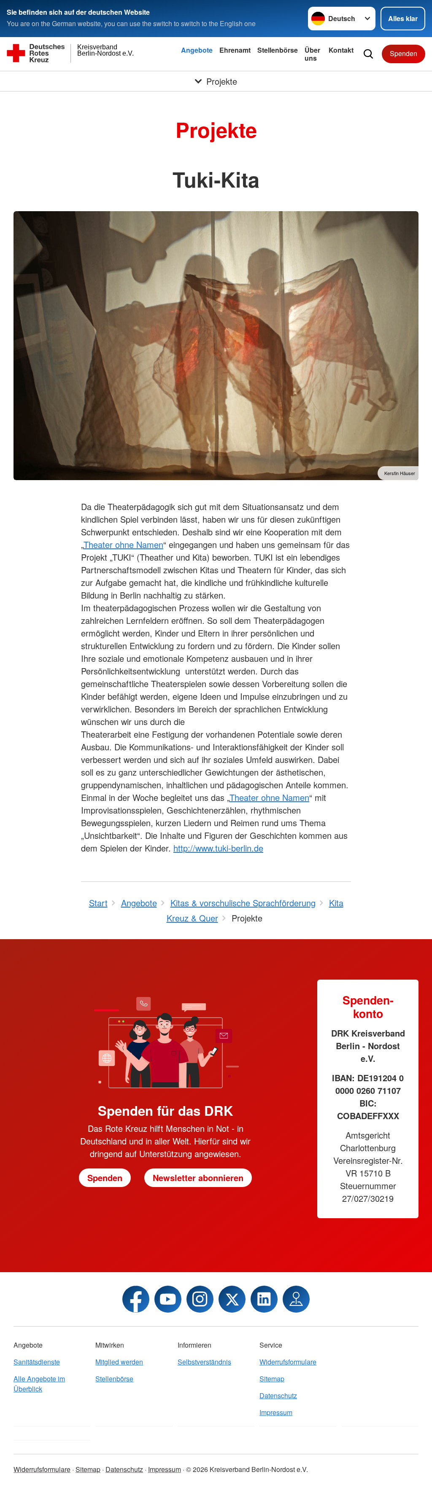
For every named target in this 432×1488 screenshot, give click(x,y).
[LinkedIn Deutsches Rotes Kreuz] (264, 1299)
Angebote (197, 50)
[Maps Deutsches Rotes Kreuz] (296, 1299)
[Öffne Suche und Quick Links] (368, 54)
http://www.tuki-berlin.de (218, 848)
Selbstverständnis (204, 1362)
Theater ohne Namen (123, 544)
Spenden (403, 53)
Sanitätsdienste (37, 1362)
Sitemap (271, 1378)
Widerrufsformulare (287, 1362)
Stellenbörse (277, 50)
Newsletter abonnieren (198, 1177)
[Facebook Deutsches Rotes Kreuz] (135, 1299)
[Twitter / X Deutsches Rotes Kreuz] (232, 1299)
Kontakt (341, 50)
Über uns (312, 54)
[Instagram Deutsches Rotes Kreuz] (199, 1299)
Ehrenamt (235, 50)
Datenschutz (278, 1395)
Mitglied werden (119, 1362)
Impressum (275, 1412)
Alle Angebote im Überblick (39, 1384)
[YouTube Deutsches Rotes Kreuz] (167, 1299)
